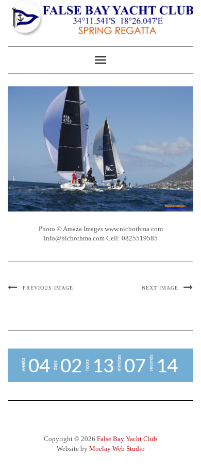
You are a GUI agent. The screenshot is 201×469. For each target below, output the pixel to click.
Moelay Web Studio (117, 448)
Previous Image (48, 288)
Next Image (160, 288)
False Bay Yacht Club (127, 439)
